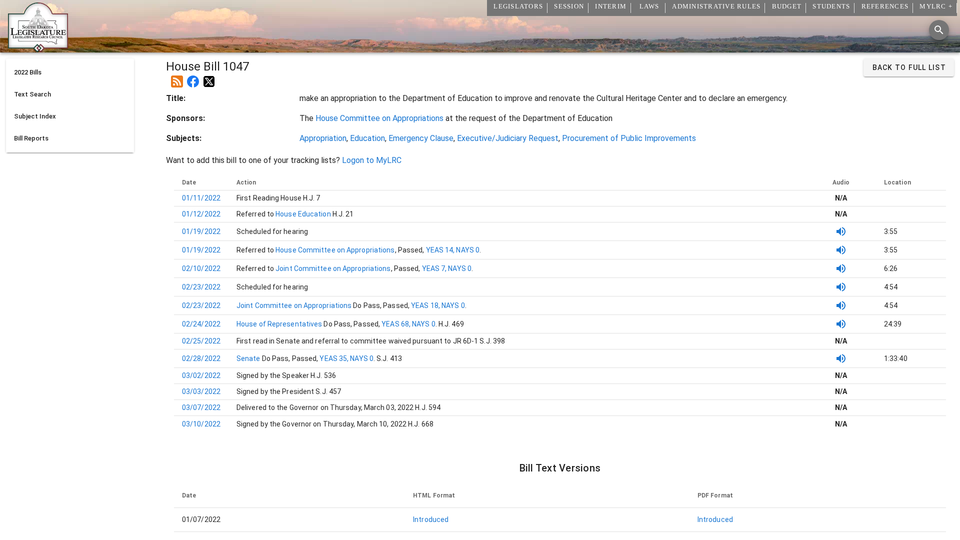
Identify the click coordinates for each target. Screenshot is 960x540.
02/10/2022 (201, 268)
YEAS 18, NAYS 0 (438, 306)
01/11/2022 (201, 198)
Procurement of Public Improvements (629, 138)
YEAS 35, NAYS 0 (347, 358)
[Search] (939, 30)
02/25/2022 (201, 341)
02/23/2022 (201, 287)
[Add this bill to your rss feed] (177, 77)
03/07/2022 (201, 408)
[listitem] (70, 72)
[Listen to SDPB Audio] (841, 231)
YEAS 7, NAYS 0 (447, 268)
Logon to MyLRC (372, 160)
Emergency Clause (421, 138)
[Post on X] (209, 77)
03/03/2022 (201, 392)
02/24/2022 (201, 324)
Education (367, 138)
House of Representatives (280, 324)
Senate (249, 358)
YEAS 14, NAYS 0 (453, 250)
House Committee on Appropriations (380, 118)
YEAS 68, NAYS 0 (409, 324)
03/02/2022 (201, 376)
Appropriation (323, 138)
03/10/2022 (201, 424)
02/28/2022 (201, 358)
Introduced (430, 520)
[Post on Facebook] (193, 77)
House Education (302, 214)
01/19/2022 (201, 232)
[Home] (38, 49)
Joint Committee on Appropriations (332, 268)
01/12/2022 (201, 214)
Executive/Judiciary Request (507, 138)
